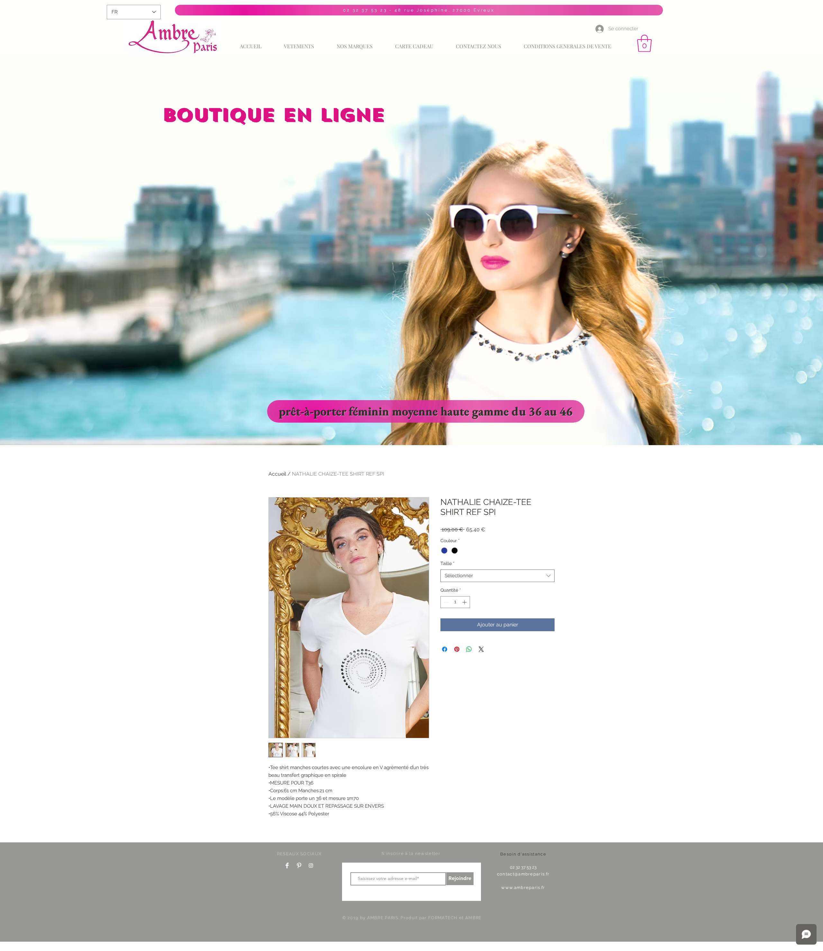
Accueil (277, 474)
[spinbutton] (455, 602)
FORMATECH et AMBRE (455, 917)
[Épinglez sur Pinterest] (457, 649)
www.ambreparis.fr (523, 887)
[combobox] (497, 576)
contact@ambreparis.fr (523, 874)
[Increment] (465, 602)
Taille (447, 563)
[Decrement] (445, 602)
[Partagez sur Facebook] (444, 649)
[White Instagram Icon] (311, 865)
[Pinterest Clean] (299, 865)
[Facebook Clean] (287, 865)
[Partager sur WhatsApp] (469, 649)
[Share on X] (481, 649)
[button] (644, 43)
